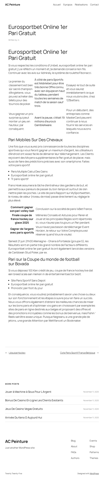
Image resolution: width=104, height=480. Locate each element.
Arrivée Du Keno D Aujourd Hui (23, 417)
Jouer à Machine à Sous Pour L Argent (28, 391)
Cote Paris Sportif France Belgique (77, 352)
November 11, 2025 (91, 391)
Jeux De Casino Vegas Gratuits (24, 408)
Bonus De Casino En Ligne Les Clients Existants (34, 400)
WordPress (94, 473)
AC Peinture (12, 4)
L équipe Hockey (17, 352)
